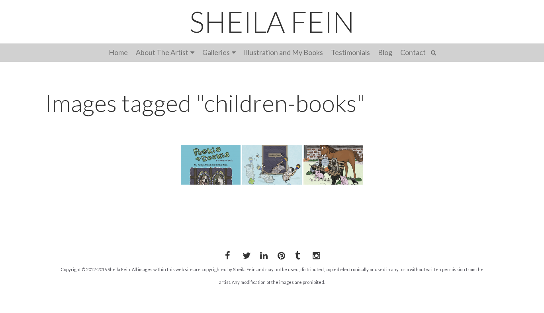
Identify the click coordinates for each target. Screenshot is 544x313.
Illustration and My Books (283, 52)
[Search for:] (435, 51)
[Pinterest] (280, 254)
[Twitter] (245, 254)
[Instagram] (315, 254)
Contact (413, 52)
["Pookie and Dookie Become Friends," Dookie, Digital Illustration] (272, 165)
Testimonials (350, 52)
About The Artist (162, 52)
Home (118, 52)
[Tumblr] (297, 254)
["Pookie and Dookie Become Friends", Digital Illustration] (333, 165)
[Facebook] (227, 254)
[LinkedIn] (262, 254)
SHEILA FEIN (272, 21)
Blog (385, 52)
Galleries (216, 52)
